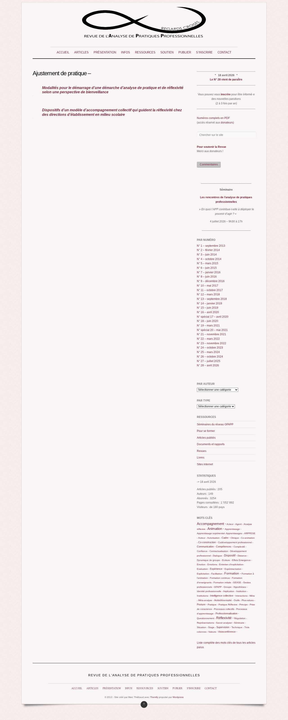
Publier (184, 52)
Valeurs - (212, 632)
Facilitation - (217, 573)
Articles (81, 52)
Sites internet (205, 464)
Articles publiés (206, 437)
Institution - (242, 591)
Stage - (212, 627)
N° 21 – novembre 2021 (211, 334)
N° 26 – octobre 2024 (210, 356)
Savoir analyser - (224, 623)
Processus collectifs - (225, 609)
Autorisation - (214, 538)
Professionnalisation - (227, 613)
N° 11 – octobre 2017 (210, 290)
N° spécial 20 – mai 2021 (212, 330)
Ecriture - (226, 560)
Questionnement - (206, 618)
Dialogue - (218, 555)
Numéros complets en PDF (213, 118)
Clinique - (235, 538)
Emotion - (202, 564)
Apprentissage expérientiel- (211, 533)
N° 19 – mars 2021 (208, 325)
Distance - (243, 555)
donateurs (227, 122)
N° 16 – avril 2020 (208, 312)
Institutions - (203, 596)
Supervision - (223, 627)
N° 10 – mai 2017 (207, 285)
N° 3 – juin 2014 (207, 254)
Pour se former (206, 431)
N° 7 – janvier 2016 (208, 272)
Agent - (239, 524)
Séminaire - (240, 623)
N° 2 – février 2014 (208, 250)
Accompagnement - (211, 524)
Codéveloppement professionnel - (235, 542)
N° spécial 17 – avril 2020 (212, 316)
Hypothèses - (240, 587)
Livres (200, 457)
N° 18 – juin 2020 (207, 321)
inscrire (226, 94)
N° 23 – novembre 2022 (211, 343)
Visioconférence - (227, 631)
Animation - (215, 529)
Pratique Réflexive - (228, 604)
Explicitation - (204, 573)
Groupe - (228, 587)
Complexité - (240, 546)
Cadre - (226, 537)
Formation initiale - (223, 582)
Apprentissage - (233, 529)
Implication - (229, 591)
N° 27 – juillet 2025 (208, 361)
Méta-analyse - (206, 600)
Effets (235, 560)
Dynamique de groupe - (209, 560)
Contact (224, 52)
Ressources (145, 52)
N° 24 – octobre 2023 (210, 347)
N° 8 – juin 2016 (207, 276)
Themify (154, 697)
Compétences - (224, 546)
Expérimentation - (234, 569)
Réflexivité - (225, 618)
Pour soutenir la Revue (211, 146)
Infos (125, 52)
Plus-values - (248, 600)
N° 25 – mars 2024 (208, 352)
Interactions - (242, 596)
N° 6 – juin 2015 (207, 267)
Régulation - (240, 618)
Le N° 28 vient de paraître (226, 79)
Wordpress (178, 697)
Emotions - (212, 564)
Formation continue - (220, 578)
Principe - (244, 604)
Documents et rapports (211, 444)
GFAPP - (218, 587)
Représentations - (206, 623)
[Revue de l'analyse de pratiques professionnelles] (144, 36)
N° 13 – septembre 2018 (212, 299)
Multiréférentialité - (223, 600)
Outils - (237, 600)
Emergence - (245, 560)
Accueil (63, 52)
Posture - (202, 604)
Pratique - (213, 604)
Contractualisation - (219, 551)
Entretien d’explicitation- (231, 564)
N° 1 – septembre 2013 (211, 245)
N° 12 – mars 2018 (208, 294)
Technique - (238, 627)
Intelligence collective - (222, 595)
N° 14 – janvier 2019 (209, 303)
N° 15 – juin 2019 (207, 307)
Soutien (166, 52)
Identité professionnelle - (210, 591)
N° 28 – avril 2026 (208, 365)
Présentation (105, 52)
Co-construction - (207, 542)
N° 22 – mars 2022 (208, 338)
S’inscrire (204, 52)
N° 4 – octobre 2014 (209, 259)
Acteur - (231, 524)
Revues (201, 451)
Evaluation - (203, 569)
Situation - (202, 627)
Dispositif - (230, 555)
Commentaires (209, 164)
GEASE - (238, 582)
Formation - (232, 573)
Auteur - (202, 538)
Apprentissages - (234, 533)
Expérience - (217, 568)
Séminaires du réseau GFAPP (215, 424)
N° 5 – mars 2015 (207, 263)
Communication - (206, 546)
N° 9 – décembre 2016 (211, 281)
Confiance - (203, 551)
